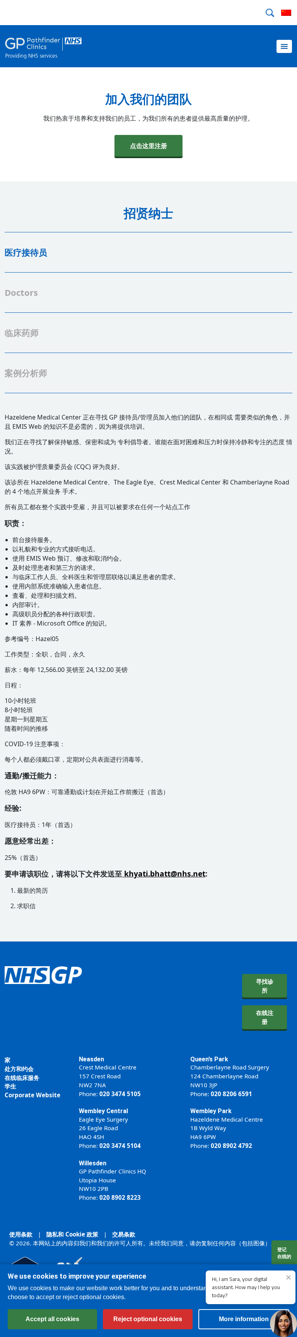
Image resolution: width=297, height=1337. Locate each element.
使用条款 (20, 1234)
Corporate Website (32, 1095)
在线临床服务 (22, 1077)
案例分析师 (26, 373)
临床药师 (22, 332)
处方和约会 (19, 1069)
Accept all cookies (52, 1319)
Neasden (91, 1059)
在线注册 (264, 1017)
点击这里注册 (148, 146)
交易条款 (123, 1234)
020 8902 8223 (120, 1197)
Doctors (21, 292)
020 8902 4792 (231, 1145)
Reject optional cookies (147, 1319)
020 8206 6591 (231, 1094)
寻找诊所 (264, 985)
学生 (10, 1086)
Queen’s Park (209, 1059)
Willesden (92, 1163)
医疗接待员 (26, 252)
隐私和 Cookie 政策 (72, 1234)
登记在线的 (284, 1253)
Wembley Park (211, 1111)
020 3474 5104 (120, 1145)
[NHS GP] (43, 46)
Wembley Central (103, 1111)
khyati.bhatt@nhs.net (164, 873)
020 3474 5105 (120, 1094)
